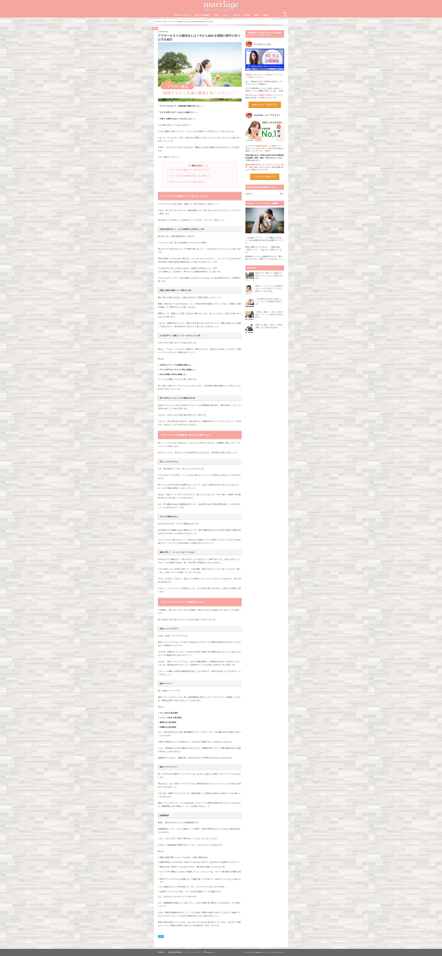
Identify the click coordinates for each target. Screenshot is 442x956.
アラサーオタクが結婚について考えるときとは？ (188, 170)
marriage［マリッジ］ (262, 952)
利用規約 (161, 952)
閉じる (204, 166)
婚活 (161, 936)
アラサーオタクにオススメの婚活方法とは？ (187, 182)
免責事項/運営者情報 (175, 952)
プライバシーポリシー (192, 952)
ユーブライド (265, 177)
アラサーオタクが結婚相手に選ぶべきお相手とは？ (189, 176)
